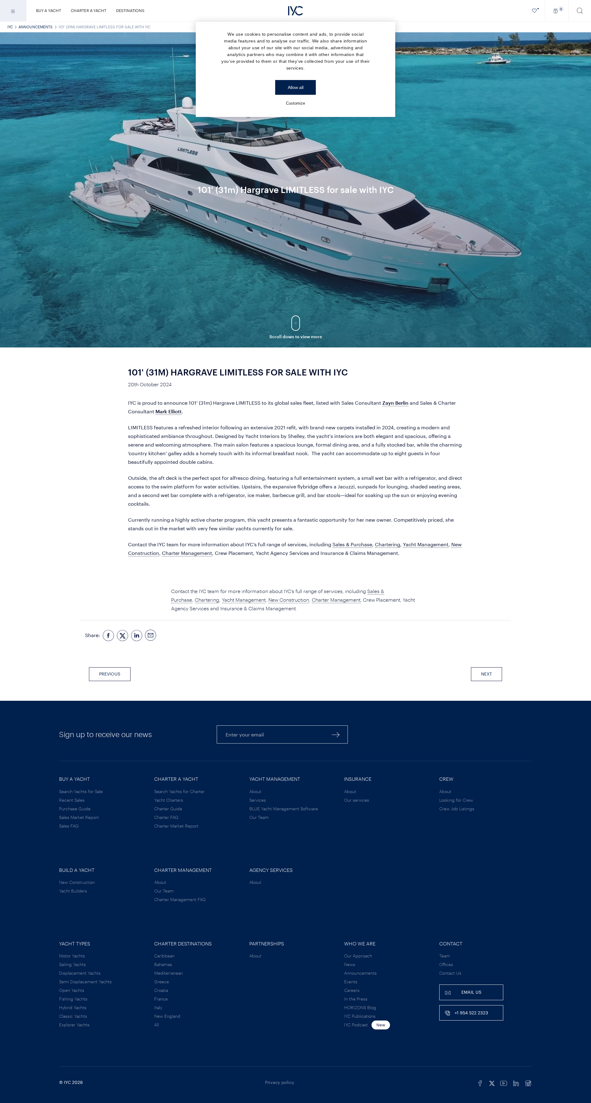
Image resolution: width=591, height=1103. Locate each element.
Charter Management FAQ (180, 899)
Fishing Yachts (73, 998)
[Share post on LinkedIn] (137, 635)
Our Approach (358, 955)
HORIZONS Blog (360, 1007)
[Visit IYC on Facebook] (480, 1082)
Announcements (35, 27)
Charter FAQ (166, 817)
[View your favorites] (534, 10)
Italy (158, 1007)
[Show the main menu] (13, 10)
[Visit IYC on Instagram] (528, 1082)
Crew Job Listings (456, 808)
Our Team (259, 817)
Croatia (161, 990)
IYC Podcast (356, 1024)
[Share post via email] (151, 635)
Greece (161, 981)
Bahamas (163, 964)
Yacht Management (425, 544)
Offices (446, 964)
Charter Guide (168, 808)
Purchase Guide (74, 808)
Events (350, 981)
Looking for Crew (456, 800)
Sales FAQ (68, 825)
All (156, 1024)
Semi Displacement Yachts (85, 981)
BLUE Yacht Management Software (283, 808)
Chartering (387, 544)
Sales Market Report (79, 817)
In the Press (356, 998)
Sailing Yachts (72, 964)
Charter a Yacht (88, 10)
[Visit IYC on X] (492, 1082)
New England (167, 1016)
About (255, 791)
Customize (295, 103)
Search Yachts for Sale (81, 791)
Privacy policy (279, 1082)
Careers (352, 990)
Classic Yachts (73, 1016)
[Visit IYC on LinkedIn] (516, 1082)
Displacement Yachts (80, 973)
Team (444, 955)
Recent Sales (72, 800)
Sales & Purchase (352, 544)
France (161, 998)
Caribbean (164, 955)
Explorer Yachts (74, 1024)
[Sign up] (336, 734)
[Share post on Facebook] (108, 635)
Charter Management (187, 553)
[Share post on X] (122, 635)
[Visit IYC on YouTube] (503, 1082)
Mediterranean (168, 973)
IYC (10, 27)
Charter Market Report (176, 825)
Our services (356, 800)
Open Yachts (71, 990)
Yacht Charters (168, 800)
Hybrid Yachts (72, 1007)
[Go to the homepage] (295, 11)
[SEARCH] (580, 10)
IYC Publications (360, 1016)
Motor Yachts (72, 955)
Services (257, 800)
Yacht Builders (73, 890)
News (349, 964)
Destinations (130, 10)
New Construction (288, 600)
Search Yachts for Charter (179, 791)
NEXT (486, 673)
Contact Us (450, 973)
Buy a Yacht (48, 10)
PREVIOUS (109, 673)
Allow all (296, 87)
